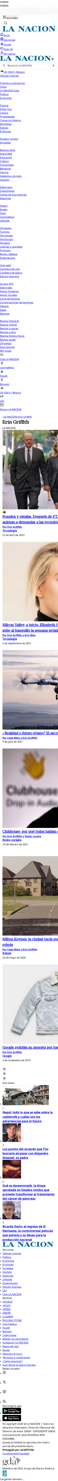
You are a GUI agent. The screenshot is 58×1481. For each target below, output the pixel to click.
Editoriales (6, 187)
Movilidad (5, 124)
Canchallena (7, 217)
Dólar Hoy (6, 109)
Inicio (7, 35)
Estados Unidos (9, 139)
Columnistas (7, 191)
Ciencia (4, 172)
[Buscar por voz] (53, 65)
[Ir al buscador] (5, 23)
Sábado (4, 306)
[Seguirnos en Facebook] (4, 1373)
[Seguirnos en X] (4, 1383)
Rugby (3, 209)
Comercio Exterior (10, 120)
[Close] (4, 1069)
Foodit (7, 44)
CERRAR (4, 2)
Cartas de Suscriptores (13, 194)
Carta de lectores (10, 299)
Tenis (3, 213)
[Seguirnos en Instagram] (4, 1392)
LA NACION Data (9, 90)
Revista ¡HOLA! (8, 325)
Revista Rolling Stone (12, 336)
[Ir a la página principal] (29, 30)
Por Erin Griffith (12, 527)
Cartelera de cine (10, 269)
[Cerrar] (52, 59)
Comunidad (7, 165)
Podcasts (5, 250)
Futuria (4, 105)
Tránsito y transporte (12, 83)
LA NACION (9, 417)
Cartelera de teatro (11, 272)
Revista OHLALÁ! (9, 321)
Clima (3, 87)
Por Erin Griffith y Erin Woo (19, 635)
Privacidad (23, 1453)
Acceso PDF (6, 284)
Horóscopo (6, 239)
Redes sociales (11, 840)
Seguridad (6, 154)
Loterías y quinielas (11, 246)
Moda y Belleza (8, 254)
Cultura (4, 161)
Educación (6, 157)
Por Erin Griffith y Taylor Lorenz (21, 836)
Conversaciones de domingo (16, 302)
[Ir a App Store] (11, 1420)
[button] (29, 233)
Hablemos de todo (11, 176)
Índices (4, 127)
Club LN (8, 49)
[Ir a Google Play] (11, 1413)
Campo (4, 113)
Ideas (3, 310)
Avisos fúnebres (9, 291)
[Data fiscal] (4, 1475)
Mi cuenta (9, 54)
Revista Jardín (8, 339)
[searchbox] (28, 65)
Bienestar (5, 168)
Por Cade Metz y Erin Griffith (19, 738)
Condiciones (9, 1453)
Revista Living (8, 332)
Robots (6, 953)
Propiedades (7, 116)
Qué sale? (5, 265)
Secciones (9, 40)
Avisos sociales (8, 295)
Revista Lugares (9, 328)
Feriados (5, 243)
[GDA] (11, 1464)
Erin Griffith (24, 417)
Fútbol (3, 206)
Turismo (5, 232)
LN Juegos (6, 228)
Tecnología (6, 235)
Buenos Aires (7, 150)
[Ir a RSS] (4, 1402)
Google (7, 1056)
